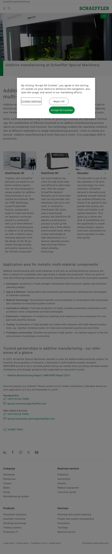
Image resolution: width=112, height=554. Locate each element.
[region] (56, 98)
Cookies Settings (31, 101)
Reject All (59, 101)
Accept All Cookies (62, 110)
